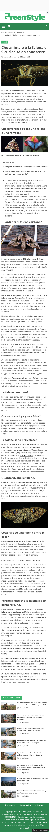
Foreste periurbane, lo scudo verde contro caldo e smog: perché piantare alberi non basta (31, 767)
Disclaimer (10, 805)
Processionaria (26, 455)
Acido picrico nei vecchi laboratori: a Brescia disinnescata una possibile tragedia (30, 717)
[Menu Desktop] (3, 26)
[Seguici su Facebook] (9, 26)
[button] (47, 26)
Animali (4, 42)
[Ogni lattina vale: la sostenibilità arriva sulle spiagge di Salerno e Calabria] (8, 756)
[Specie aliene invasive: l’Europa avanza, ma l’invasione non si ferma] (8, 794)
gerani (42, 581)
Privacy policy (24, 805)
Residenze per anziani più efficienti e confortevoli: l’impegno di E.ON (30, 729)
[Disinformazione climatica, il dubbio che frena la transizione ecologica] (8, 744)
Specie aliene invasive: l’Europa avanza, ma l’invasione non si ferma (31, 792)
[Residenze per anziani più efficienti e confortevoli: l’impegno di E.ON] (8, 731)
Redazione (39, 805)
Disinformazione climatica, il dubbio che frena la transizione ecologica (31, 742)
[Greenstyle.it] (24, 17)
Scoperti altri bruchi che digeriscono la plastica (26, 166)
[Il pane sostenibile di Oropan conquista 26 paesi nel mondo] (8, 781)
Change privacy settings (40, 830)
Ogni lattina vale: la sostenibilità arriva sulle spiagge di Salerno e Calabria (31, 754)
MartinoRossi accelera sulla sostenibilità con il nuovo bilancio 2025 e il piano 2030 (32, 704)
